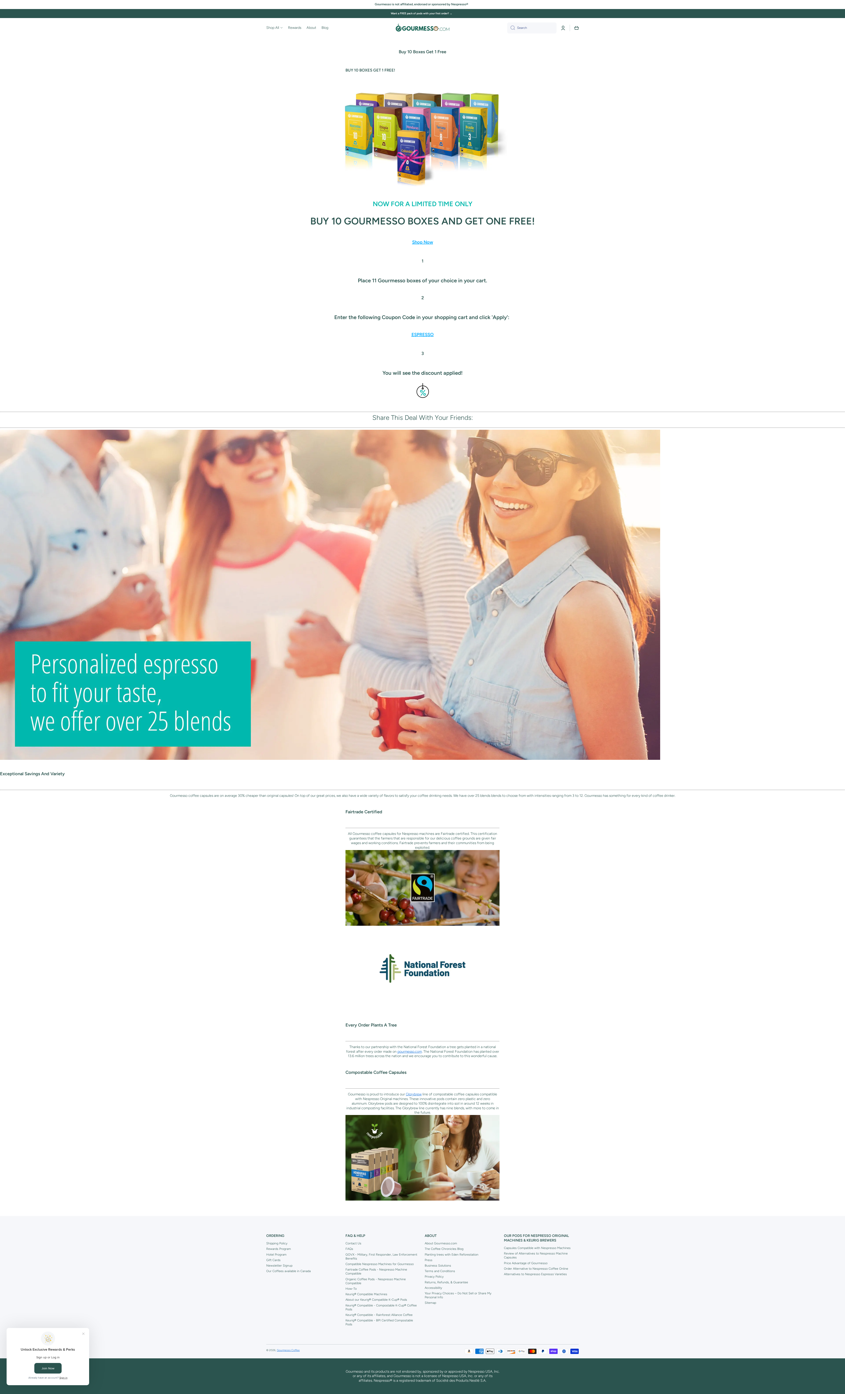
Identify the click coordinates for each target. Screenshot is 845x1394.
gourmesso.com (409, 1051)
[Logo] (422, 27)
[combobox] (532, 27)
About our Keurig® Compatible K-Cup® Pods (376, 1300)
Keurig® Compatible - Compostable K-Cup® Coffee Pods (381, 1307)
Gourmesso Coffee (288, 1350)
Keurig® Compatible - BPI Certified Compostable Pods (379, 1322)
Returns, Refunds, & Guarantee (446, 1282)
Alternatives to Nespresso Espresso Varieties (535, 1274)
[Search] (511, 27)
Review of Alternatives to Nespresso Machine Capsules (536, 1255)
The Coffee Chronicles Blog (444, 1249)
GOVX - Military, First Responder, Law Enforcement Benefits (381, 1256)
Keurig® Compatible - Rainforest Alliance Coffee (379, 1315)
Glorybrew (414, 1094)
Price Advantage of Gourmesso (525, 1263)
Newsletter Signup (279, 1265)
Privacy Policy (434, 1276)
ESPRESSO (422, 334)
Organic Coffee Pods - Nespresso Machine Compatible (375, 1281)
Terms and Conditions (440, 1271)
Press (428, 1260)
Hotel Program (276, 1254)
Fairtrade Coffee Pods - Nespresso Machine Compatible (376, 1271)
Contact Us (353, 1243)
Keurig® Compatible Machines (366, 1294)
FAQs (349, 1249)
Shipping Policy (276, 1243)
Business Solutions (438, 1265)
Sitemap (430, 1303)
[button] (576, 28)
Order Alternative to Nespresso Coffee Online (536, 1269)
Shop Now (422, 242)
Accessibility (433, 1288)
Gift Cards (273, 1260)
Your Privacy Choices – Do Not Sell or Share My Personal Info (458, 1295)
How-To (351, 1289)
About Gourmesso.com (441, 1243)
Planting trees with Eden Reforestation (451, 1254)
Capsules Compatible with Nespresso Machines (537, 1248)
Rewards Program (278, 1249)
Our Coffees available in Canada (288, 1271)
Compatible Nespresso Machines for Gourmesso (379, 1264)
